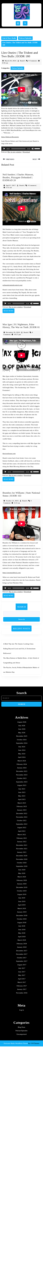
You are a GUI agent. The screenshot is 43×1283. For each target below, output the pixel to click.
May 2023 (21, 796)
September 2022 (21, 824)
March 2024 (22, 761)
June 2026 (21, 729)
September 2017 (21, 961)
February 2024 (22, 764)
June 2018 (21, 929)
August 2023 (21, 785)
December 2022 (21, 813)
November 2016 (21, 993)
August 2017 (21, 965)
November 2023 (21, 775)
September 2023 (21, 782)
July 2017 (21, 968)
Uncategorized (22, 1034)
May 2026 (21, 732)
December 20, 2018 (13, 332)
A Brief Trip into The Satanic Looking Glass (18, 644)
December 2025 (21, 736)
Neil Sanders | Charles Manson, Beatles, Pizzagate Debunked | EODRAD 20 (18, 177)
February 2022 (22, 838)
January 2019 (21, 912)
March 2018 (22, 940)
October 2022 (21, 820)
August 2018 (21, 922)
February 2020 (22, 880)
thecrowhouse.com (9, 453)
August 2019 (21, 894)
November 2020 (21, 859)
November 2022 (21, 817)
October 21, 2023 (12, 501)
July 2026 (21, 725)
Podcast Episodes (25, 38)
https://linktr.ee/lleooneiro (10, 137)
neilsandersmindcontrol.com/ (12, 285)
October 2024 (21, 740)
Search (21, 607)
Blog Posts (21, 1027)
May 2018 (21, 933)
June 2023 (21, 792)
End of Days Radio (9, 38)
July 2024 (21, 747)
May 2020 (21, 873)
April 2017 (21, 979)
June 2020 (21, 870)
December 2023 (21, 771)
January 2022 (21, 841)
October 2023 (21, 778)
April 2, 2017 (11, 185)
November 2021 (21, 848)
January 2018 (21, 947)
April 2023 (21, 799)
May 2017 (21, 975)
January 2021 (21, 852)
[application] (21, 149)
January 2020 (21, 884)
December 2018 (21, 915)
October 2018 (21, 919)
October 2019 (21, 891)
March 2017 (22, 982)
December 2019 (21, 887)
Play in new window (14, 152)
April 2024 (21, 757)
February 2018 (22, 944)
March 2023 (22, 803)
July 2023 (21, 789)
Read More (9, 311)
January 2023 (21, 810)
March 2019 (22, 908)
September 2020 (21, 866)
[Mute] (33, 149)
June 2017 (21, 972)
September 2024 (21, 743)
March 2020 (22, 877)
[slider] (37, 148)
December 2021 (21, 845)
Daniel (22, 61)
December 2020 (21, 856)
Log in (21, 1010)
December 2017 (21, 951)
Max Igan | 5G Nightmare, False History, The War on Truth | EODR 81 (21, 326)
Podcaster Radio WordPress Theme (16, 1043)
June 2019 (21, 901)
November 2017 (21, 954)
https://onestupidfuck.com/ (12, 573)
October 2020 (21, 863)
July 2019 (21, 898)
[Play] (4, 149)
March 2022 (22, 834)
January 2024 (21, 768)
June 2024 (21, 750)
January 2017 (21, 989)
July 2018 (21, 926)
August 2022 (21, 827)
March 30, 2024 (10, 61)
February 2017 (22, 986)
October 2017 (21, 958)
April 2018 (21, 936)
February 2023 (22, 806)
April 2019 (21, 905)
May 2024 (21, 754)
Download (26, 152)
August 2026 (21, 722)
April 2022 (21, 831)
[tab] (18, 23)
